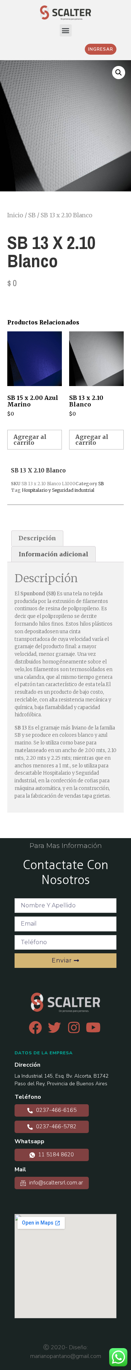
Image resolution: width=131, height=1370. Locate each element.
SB (32, 215)
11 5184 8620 (55, 1154)
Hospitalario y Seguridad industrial (58, 490)
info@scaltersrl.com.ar (55, 1182)
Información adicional (53, 554)
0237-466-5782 (55, 1126)
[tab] (37, 538)
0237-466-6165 (55, 1110)
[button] (66, 30)
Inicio (15, 215)
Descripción (37, 538)
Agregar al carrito (30, 439)
